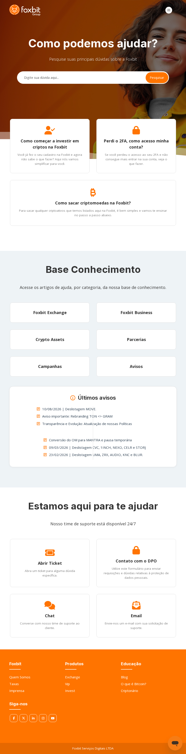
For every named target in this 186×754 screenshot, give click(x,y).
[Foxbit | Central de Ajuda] (24, 10)
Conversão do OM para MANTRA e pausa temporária (90, 440)
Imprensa (16, 690)
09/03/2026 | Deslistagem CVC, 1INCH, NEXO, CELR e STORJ (97, 447)
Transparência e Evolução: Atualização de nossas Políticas (87, 423)
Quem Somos (19, 677)
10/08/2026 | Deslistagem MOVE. (69, 409)
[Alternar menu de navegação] (169, 10)
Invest (70, 690)
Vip (67, 684)
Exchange (72, 677)
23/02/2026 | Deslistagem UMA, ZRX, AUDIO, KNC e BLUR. (96, 454)
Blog (124, 677)
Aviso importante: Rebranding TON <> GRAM (77, 416)
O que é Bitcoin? (133, 684)
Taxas (14, 684)
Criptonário (129, 690)
